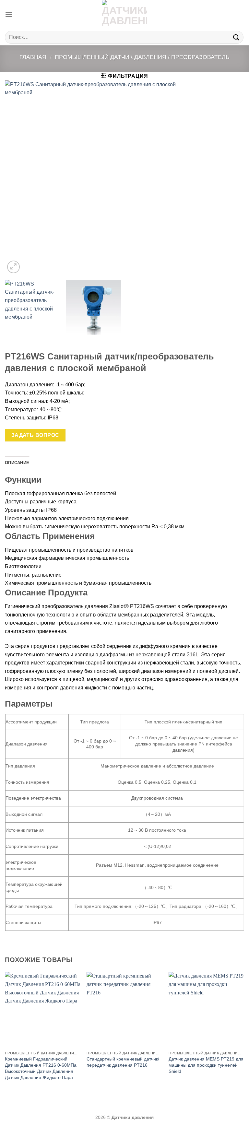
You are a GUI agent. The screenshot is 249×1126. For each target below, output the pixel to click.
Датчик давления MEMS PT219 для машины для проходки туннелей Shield (206, 1064)
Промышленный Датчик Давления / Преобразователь (142, 56)
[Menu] (9, 14)
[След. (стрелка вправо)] (232, 563)
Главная (32, 56)
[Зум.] (13, 267)
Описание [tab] (17, 462)
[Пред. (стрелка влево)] (11, 563)
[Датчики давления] (124, 14)
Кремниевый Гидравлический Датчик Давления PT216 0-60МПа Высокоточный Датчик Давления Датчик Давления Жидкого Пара (41, 1068)
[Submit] (236, 37)
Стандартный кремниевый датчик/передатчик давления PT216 (123, 1062)
